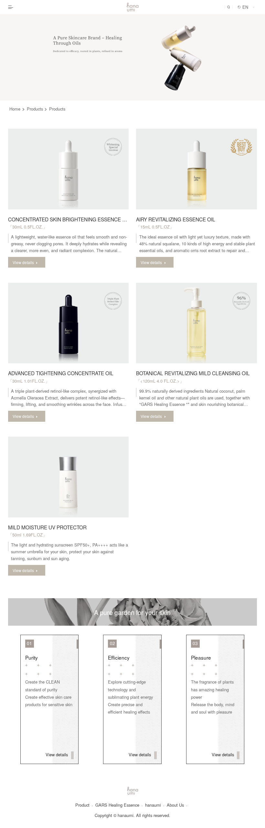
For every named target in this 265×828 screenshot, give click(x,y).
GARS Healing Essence (119, 805)
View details (57, 754)
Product (84, 805)
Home (17, 109)
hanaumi (154, 805)
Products (37, 109)
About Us (177, 805)
